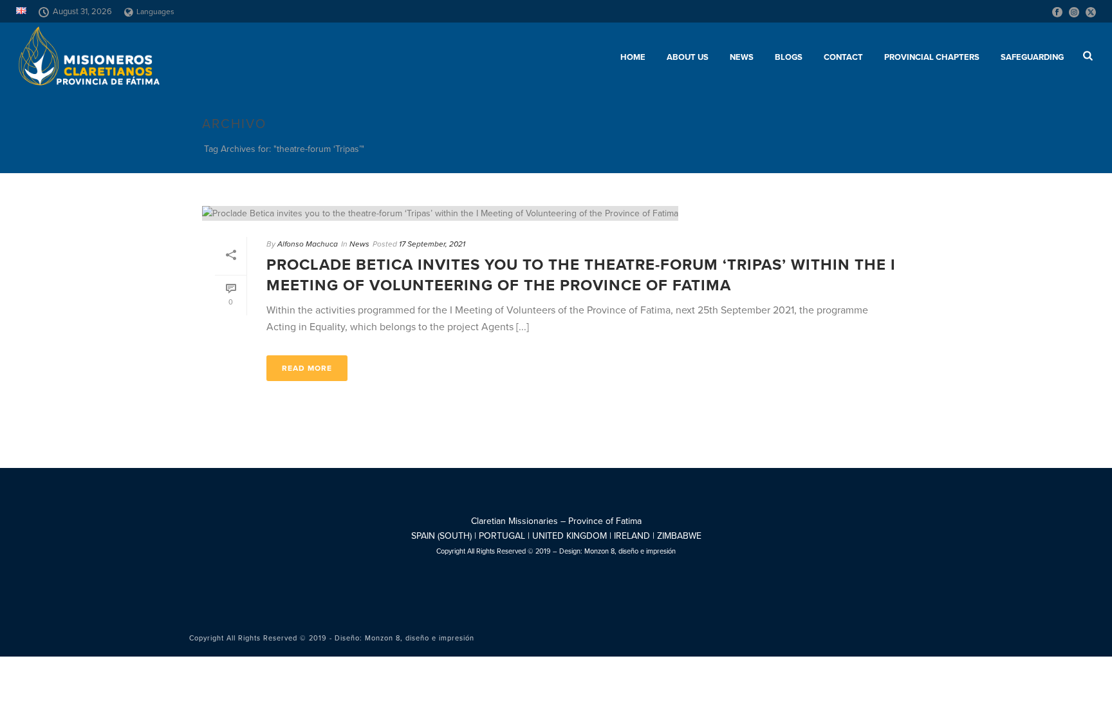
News (742, 57)
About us (688, 57)
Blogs (788, 57)
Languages (155, 11)
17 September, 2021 (432, 243)
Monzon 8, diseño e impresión (630, 551)
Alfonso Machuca (307, 243)
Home (632, 57)
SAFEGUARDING (1032, 57)
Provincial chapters (931, 57)
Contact (843, 57)
